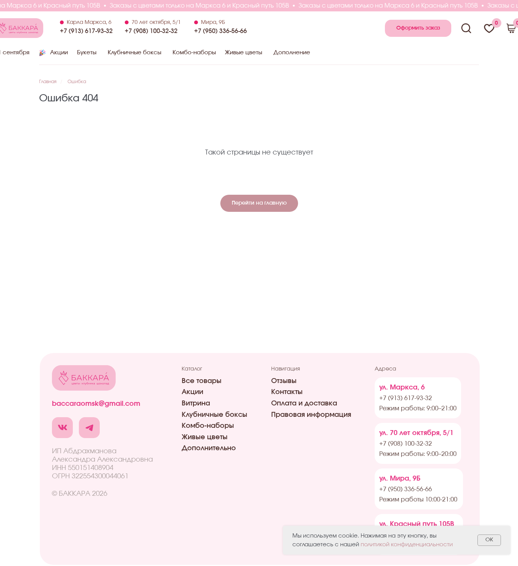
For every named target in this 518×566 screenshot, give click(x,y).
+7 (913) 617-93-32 (86, 31)
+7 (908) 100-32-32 (151, 31)
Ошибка (76, 81)
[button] (418, 28)
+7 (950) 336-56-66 (220, 31)
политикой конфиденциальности (407, 544)
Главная (48, 81)
